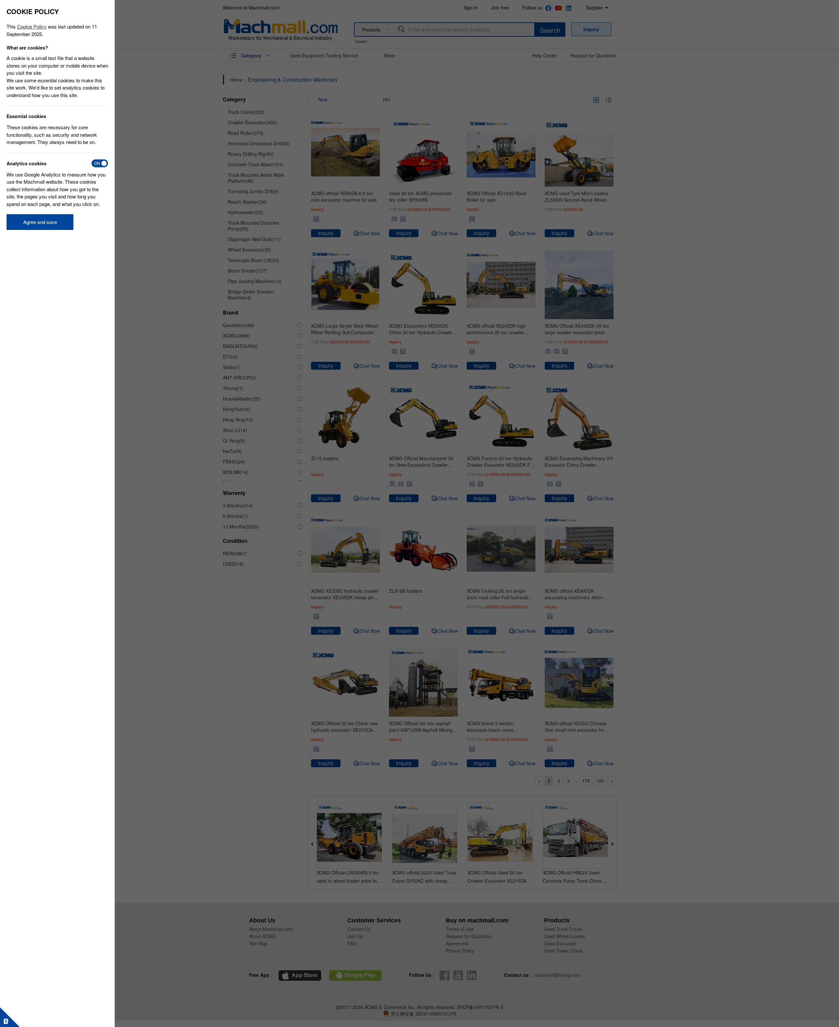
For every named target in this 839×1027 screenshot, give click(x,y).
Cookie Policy (32, 26)
